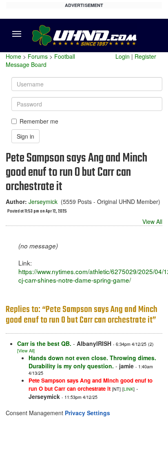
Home (13, 56)
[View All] (26, 350)
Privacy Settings (87, 413)
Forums (38, 56)
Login (122, 56)
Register (145, 56)
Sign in (25, 136)
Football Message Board (40, 60)
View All (152, 221)
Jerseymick (43, 201)
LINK (128, 389)
